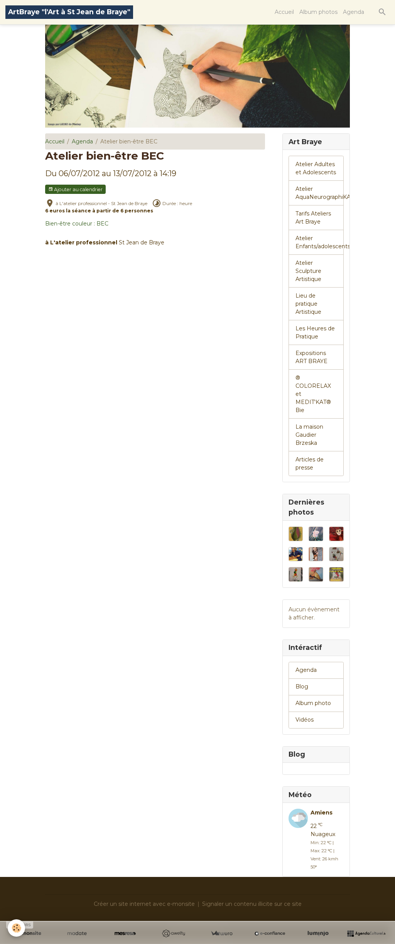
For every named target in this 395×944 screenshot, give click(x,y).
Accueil (284, 11)
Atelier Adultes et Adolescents (315, 168)
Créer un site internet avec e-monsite (144, 903)
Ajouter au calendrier (78, 189)
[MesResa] (125, 933)
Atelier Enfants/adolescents (319, 242)
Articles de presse (309, 463)
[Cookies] (16, 928)
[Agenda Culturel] (366, 933)
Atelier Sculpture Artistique (308, 271)
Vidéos (304, 719)
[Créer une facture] (222, 933)
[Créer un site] (29, 933)
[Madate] (77, 933)
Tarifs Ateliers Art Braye (313, 217)
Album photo (313, 703)
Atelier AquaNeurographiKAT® (319, 192)
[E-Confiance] (270, 933)
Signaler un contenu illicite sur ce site (252, 903)
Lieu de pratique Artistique (308, 303)
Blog (301, 686)
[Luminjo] (318, 933)
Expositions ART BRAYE (311, 357)
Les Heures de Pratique (315, 332)
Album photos (318, 11)
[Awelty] (173, 933)
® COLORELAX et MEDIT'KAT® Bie (313, 394)
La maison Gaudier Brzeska (309, 434)
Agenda (353, 11)
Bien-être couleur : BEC (76, 223)
